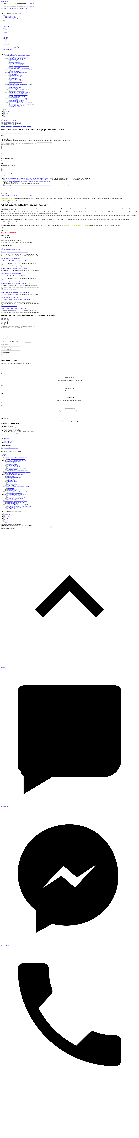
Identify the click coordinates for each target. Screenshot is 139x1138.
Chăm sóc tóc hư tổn (11, 17)
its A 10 (18, 60)
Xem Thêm (31, 3)
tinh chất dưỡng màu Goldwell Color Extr (76, 225)
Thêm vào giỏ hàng (5, 144)
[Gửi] (4, 15)
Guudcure (20, 82)
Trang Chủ (7, 109)
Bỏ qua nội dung (4, 1)
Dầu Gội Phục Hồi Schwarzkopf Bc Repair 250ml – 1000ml (14, 252)
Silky (17, 83)
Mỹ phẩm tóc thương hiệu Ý (20, 72)
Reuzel (18, 62)
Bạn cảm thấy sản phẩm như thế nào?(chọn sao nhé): (13, 341)
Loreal (23, 91)
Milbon (18, 106)
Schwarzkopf (25, 95)
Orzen (17, 88)
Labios (23, 105)
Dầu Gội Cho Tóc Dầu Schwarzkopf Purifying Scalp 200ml (14, 268)
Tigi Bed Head (23, 100)
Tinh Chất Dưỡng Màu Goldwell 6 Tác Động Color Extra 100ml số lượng (19, 143)
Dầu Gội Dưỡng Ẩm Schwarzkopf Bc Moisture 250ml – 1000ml (15, 299)
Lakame (19, 71)
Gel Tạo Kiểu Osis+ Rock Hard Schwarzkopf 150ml (13, 275)
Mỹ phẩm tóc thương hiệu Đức (23, 92)
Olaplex (21, 59)
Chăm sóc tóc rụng (10, 16)
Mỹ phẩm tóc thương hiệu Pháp (23, 89)
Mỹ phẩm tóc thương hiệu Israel (23, 55)
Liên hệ (7, 115)
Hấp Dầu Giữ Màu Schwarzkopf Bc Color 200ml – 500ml (14, 308)
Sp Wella (25, 93)
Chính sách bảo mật (8, 442)
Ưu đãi (6, 113)
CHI (22, 64)
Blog (6, 117)
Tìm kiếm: (5, 13)
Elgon (16, 78)
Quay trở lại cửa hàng (8, 49)
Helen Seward (14, 74)
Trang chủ (3, 126)
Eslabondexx (21, 80)
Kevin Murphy (26, 66)
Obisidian (19, 87)
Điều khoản (6, 438)
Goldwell (23, 96)
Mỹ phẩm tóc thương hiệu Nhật (24, 102)
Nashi (19, 76)
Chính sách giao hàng (8, 440)
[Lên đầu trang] (69, 666)
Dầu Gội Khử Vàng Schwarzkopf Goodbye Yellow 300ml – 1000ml (16, 283)
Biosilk (18, 67)
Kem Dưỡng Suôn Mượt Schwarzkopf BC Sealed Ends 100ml (15, 260)
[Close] (1, 355)
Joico (23, 63)
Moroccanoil (25, 57)
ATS (16, 86)
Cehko (17, 97)
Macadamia (27, 68)
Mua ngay (13, 144)
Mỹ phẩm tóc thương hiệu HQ (25, 84)
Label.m (21, 101)
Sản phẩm (8, 126)
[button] (5, 37)
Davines (21, 75)
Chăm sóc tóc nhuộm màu (12, 18)
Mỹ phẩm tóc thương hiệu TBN (26, 70)
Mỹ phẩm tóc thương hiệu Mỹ (22, 58)
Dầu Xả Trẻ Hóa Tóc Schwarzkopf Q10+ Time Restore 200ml (15, 292)
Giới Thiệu (7, 111)
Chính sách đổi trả (7, 441)
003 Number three (29, 104)
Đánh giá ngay (4, 324)
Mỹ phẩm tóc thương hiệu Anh (22, 99)
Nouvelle (18, 79)
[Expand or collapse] (1, 192)
